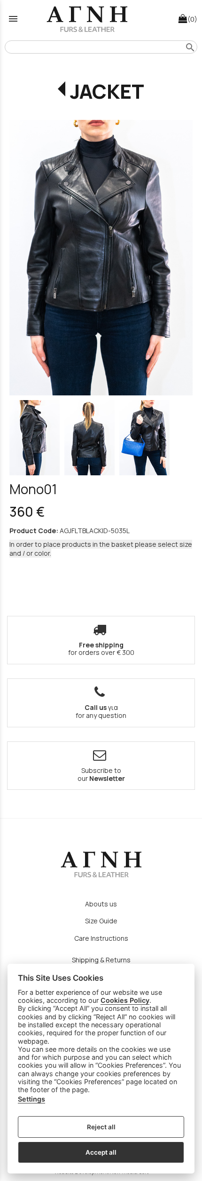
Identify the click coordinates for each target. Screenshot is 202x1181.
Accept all (101, 1152)
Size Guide (101, 920)
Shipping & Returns (101, 959)
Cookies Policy (125, 1000)
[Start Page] (87, 19)
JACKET (107, 91)
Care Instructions (101, 938)
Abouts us (101, 903)
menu (13, 18)
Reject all (101, 1127)
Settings (31, 1099)
